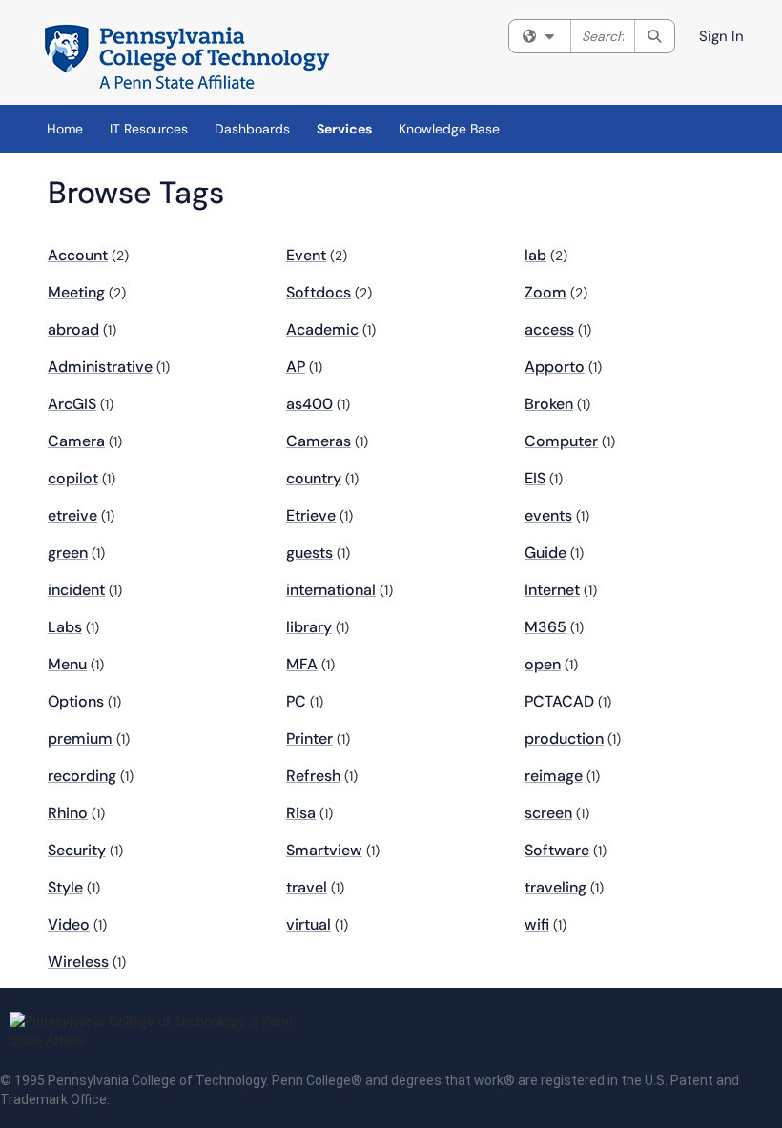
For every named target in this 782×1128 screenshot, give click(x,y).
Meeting (76, 292)
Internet (552, 590)
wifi (537, 924)
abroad (73, 329)
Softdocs (318, 292)
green (68, 553)
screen (548, 813)
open (543, 664)
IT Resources (149, 128)
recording (82, 776)
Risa (301, 813)
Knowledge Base (449, 128)
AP (295, 367)
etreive (72, 515)
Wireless (78, 962)
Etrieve (311, 515)
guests (309, 553)
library (309, 627)
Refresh (313, 776)
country (313, 478)
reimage (554, 776)
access (549, 329)
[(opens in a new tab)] (186, 57)
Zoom (545, 292)
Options (76, 701)
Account (78, 255)
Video (69, 924)
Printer (309, 738)
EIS (535, 478)
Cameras (318, 441)
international (331, 590)
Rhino (68, 813)
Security (77, 850)
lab (535, 255)
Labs (65, 627)
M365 (545, 627)
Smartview (324, 850)
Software (557, 850)
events (548, 515)
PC (296, 701)
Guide (545, 553)
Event (306, 255)
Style (65, 887)
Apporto (555, 367)
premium (80, 738)
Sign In (721, 36)
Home (65, 128)
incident (76, 590)
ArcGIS (72, 404)
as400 (309, 404)
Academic (322, 329)
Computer (561, 441)
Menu (67, 664)
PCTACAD (559, 701)
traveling (555, 887)
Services (344, 128)
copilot (73, 478)
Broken (549, 404)
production (564, 738)
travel (306, 887)
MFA (302, 664)
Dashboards (252, 128)
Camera (76, 441)
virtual (308, 924)
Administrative (100, 367)
